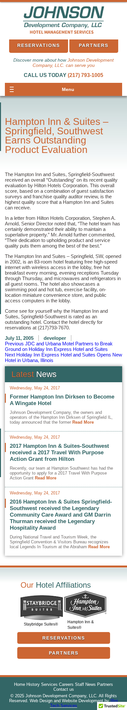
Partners (93, 45)
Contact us (63, 689)
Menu (68, 89)
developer (55, 338)
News (90, 684)
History (33, 684)
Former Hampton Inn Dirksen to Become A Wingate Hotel (62, 400)
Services (49, 684)
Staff (79, 684)
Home (19, 684)
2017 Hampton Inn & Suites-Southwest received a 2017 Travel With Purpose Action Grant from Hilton (59, 452)
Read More (83, 422)
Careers (66, 684)
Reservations (38, 45)
